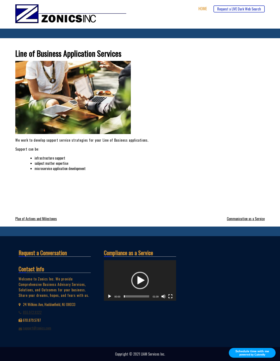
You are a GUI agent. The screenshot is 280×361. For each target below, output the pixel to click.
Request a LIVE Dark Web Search (239, 9)
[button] (140, 280)
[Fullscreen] (170, 296)
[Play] (109, 296)
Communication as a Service (246, 218)
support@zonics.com (37, 328)
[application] (140, 280)
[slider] (136, 296)
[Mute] (163, 296)
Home (202, 8)
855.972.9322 (32, 312)
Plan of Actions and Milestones (36, 218)
